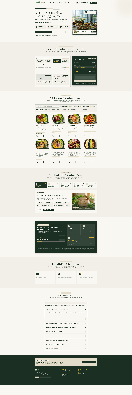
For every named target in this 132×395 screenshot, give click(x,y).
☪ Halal (87, 106)
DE (76, 2)
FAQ (73, 2)
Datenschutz (83, 382)
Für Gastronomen (73, 305)
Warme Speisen (74, 109)
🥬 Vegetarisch (76, 106)
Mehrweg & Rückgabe (64, 305)
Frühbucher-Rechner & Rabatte (66, 370)
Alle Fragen (47, 305)
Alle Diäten (66, 106)
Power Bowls (47, 109)
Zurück (39, 209)
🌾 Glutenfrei (82, 106)
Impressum (78, 382)
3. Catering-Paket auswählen (42, 72)
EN (78, 2)
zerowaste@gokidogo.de (83, 370)
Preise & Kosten (81, 305)
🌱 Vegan (70, 106)
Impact (69, 2)
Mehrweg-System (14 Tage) (66, 373)
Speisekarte (55, 2)
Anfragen (93, 31)
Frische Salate (66, 109)
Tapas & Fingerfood (56, 109)
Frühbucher (50, 2)
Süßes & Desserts (83, 109)
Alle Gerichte (40, 109)
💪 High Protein (92, 106)
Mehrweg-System (63, 2)
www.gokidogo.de (82, 373)
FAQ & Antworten (64, 375)
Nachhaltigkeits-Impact (65, 374)
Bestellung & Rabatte (55, 305)
